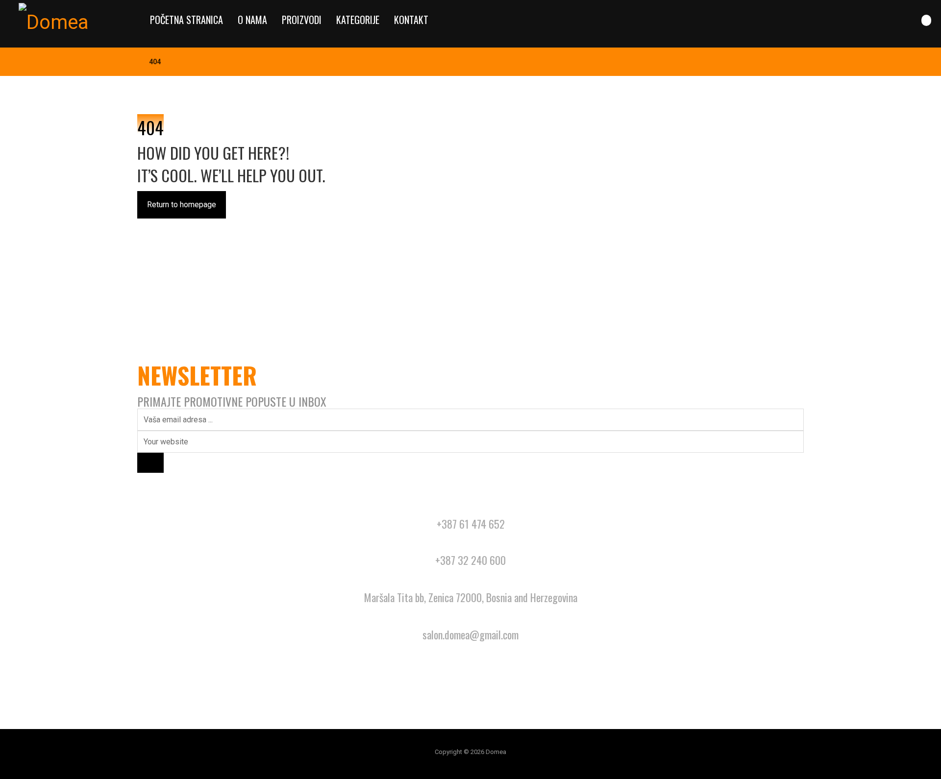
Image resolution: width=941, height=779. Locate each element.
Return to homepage (181, 204)
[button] (926, 20)
